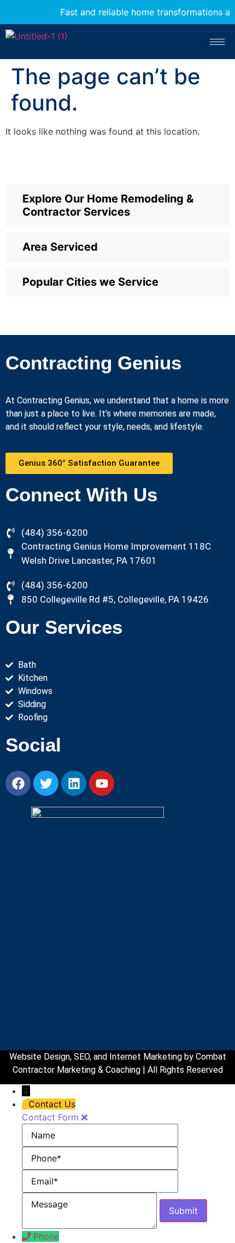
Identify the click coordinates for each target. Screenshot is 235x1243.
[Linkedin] (73, 783)
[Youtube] (101, 783)
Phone (46, 1236)
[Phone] (27, 1236)
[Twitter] (45, 783)
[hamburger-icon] (217, 42)
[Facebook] (18, 783)
